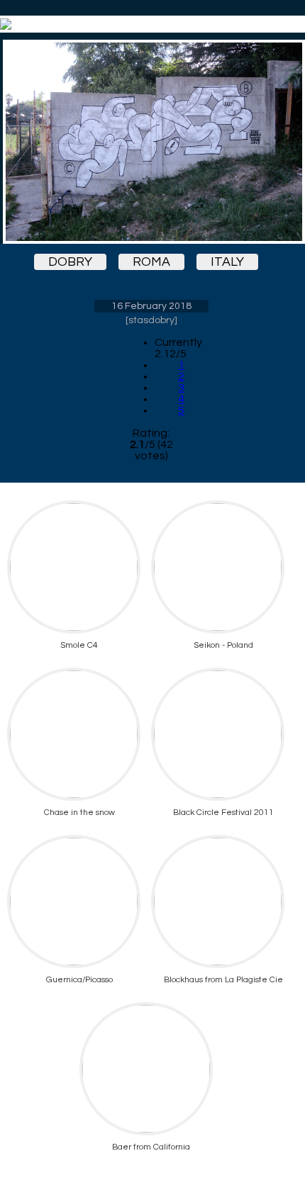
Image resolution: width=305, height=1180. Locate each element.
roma (151, 262)
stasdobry (151, 320)
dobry (70, 262)
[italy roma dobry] (151, 142)
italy (227, 262)
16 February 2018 (151, 306)
